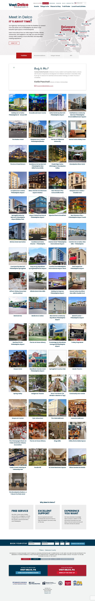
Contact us (26, 559)
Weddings (52, 3)
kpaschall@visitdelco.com (45, 86)
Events (36, 6)
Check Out (44, 541)
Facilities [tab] (24, 55)
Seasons (58, 3)
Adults (61, 541)
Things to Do (44, 6)
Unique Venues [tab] (55, 55)
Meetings (45, 3)
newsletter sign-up (67, 573)
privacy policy (45, 559)
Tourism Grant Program (67, 559)
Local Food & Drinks (79, 6)
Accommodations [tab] (39, 55)
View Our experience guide (28, 573)
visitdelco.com (47, 593)
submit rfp (35, 559)
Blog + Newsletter (68, 3)
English (79, 3)
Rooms (57, 541)
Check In (30, 541)
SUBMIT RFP (14, 43)
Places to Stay (55, 6)
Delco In (38, 3)
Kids (66, 541)
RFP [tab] (71, 55)
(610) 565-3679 (47, 592)
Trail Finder (66, 6)
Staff (55, 559)
